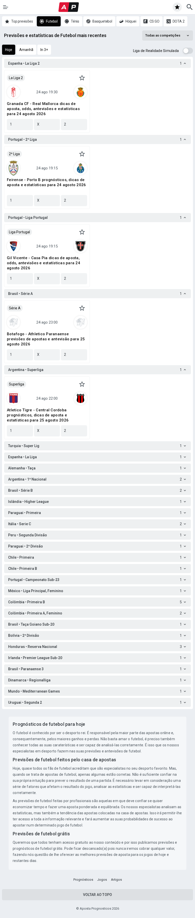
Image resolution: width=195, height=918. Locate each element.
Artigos (116, 879)
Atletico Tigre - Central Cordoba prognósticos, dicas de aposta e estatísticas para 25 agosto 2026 (38, 415)
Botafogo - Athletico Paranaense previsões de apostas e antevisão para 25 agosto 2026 (46, 339)
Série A (15, 308)
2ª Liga (14, 154)
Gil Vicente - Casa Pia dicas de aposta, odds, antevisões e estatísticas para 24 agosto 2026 (43, 263)
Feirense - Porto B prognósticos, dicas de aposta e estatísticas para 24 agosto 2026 (46, 182)
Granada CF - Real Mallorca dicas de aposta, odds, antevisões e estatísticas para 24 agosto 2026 (43, 108)
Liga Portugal (19, 232)
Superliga (16, 384)
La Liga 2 (16, 78)
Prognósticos (83, 879)
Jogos (102, 879)
